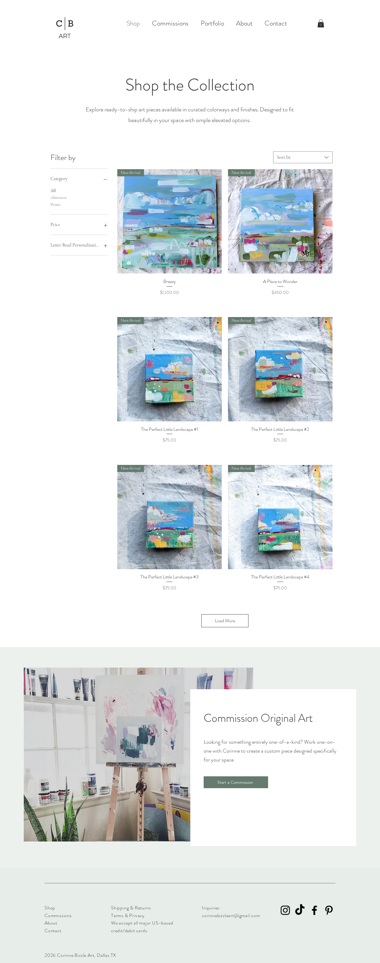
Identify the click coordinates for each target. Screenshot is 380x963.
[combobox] (302, 157)
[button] (320, 23)
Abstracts (58, 197)
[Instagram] (285, 910)
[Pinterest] (329, 910)
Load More (225, 620)
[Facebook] (314, 910)
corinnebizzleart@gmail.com (231, 915)
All (53, 190)
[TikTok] (300, 910)
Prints (55, 204)
